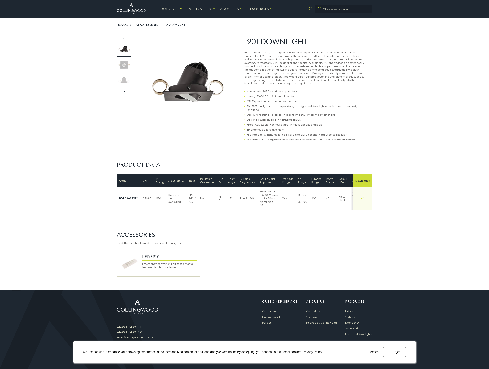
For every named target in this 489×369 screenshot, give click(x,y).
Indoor (349, 311)
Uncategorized (147, 24)
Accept (374, 352)
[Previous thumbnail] (124, 38)
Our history (313, 311)
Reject (396, 352)
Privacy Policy (312, 352)
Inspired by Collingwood (321, 322)
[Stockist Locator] (310, 8)
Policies (267, 322)
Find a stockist (271, 317)
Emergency (352, 322)
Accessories (353, 328)
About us (229, 9)
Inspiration (199, 9)
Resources (258, 9)
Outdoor (350, 317)
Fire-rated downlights (358, 334)
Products (169, 9)
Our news (312, 317)
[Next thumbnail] (124, 91)
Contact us (269, 311)
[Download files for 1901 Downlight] (362, 198)
